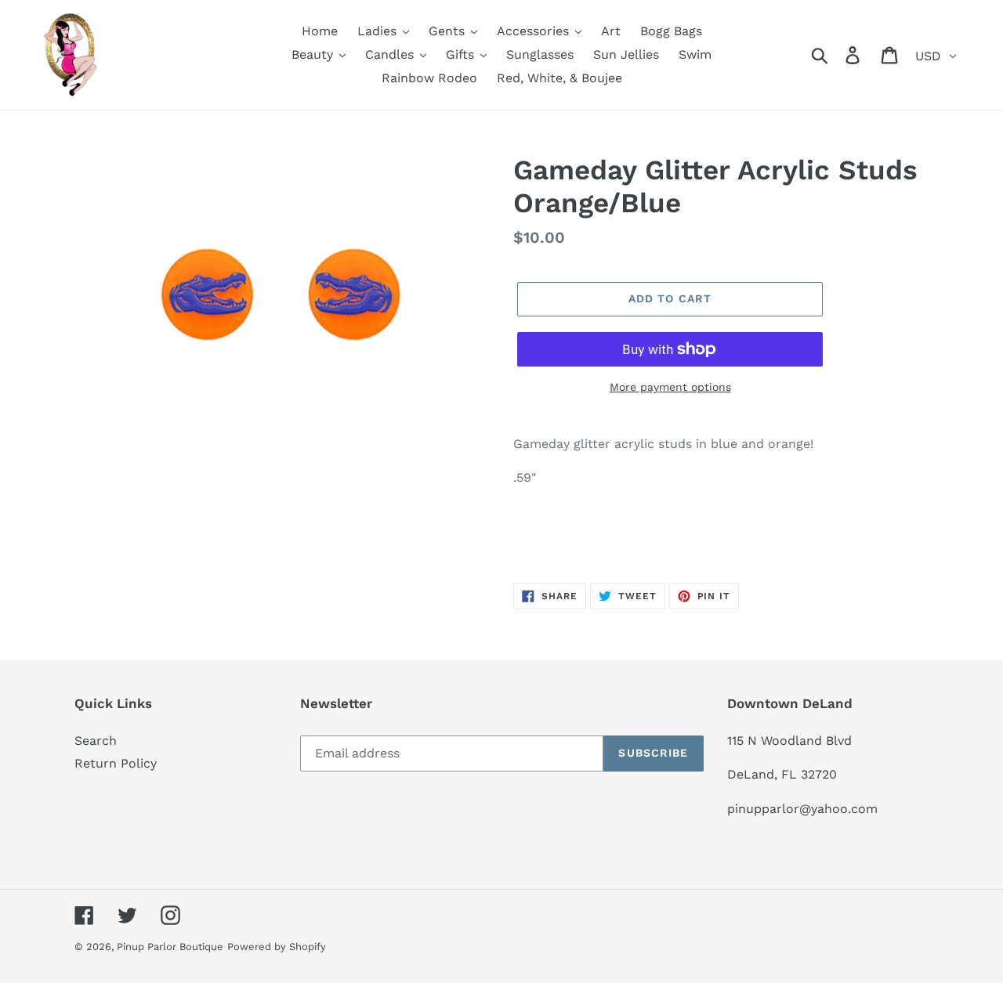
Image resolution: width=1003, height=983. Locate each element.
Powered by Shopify (276, 946)
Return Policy (115, 763)
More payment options (670, 387)
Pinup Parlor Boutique (170, 946)
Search (95, 740)
